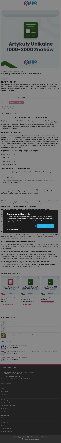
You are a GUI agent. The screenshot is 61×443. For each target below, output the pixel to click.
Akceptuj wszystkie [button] (45, 226)
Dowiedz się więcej (19, 222)
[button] (13, 229)
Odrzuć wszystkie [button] (27, 226)
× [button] (55, 212)
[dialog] (30, 221)
